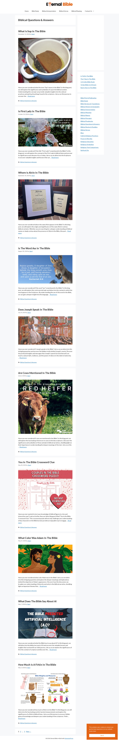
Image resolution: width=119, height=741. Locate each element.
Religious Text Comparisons (90, 147)
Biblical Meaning (77, 11)
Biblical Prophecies (87, 121)
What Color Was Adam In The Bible (38, 537)
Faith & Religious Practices (89, 136)
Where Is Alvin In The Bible (33, 172)
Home (27, 11)
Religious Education (87, 142)
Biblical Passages (86, 118)
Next (28, 731)
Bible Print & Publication (88, 98)
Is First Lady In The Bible (31, 111)
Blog (82, 133)
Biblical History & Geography (90, 107)
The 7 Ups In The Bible (88, 79)
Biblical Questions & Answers (28, 100)
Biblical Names (85, 115)
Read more (31, 96)
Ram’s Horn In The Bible (88, 88)
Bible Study (35, 11)
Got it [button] (102, 735)
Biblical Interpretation (49, 11)
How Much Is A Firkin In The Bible (37, 664)
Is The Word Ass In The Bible (34, 248)
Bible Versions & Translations (90, 104)
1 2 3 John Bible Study (88, 82)
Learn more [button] (92, 731)
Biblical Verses (63, 11)
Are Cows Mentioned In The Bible (37, 372)
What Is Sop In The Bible (31, 31)
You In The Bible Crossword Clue (36, 462)
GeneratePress (69, 738)
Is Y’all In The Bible (87, 76)
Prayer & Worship (86, 139)
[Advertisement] (91, 42)
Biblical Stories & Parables (89, 127)
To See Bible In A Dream (88, 85)
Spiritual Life (85, 150)
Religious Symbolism (87, 144)
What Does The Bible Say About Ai (37, 601)
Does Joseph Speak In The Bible (35, 309)
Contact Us (88, 11)
